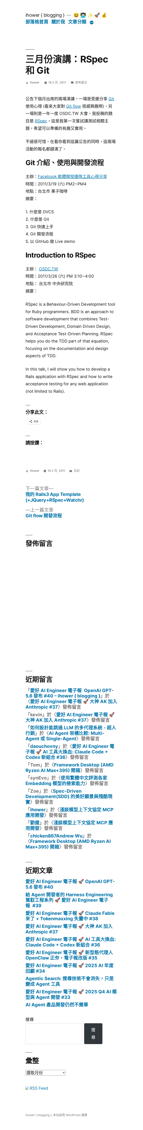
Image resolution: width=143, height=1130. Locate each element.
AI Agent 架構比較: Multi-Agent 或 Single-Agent (65, 736)
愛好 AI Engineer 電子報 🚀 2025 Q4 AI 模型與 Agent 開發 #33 (71, 994)
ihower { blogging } (45, 15)
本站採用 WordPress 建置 (70, 1115)
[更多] (91, 22)
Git (111, 98)
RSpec (41, 120)
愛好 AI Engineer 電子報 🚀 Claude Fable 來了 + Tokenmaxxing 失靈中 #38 (70, 916)
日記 (77, 470)
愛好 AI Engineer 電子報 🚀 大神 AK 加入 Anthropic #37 (71, 704)
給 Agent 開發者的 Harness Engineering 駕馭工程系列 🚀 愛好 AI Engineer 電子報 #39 (69, 900)
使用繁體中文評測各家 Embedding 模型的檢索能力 (66, 780)
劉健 (34, 822)
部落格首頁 (37, 22)
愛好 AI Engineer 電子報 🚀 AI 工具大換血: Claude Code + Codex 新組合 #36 (70, 751)
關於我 (58, 22)
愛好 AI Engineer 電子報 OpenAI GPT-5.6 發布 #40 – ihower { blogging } (70, 693)
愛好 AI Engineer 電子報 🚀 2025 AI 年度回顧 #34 (70, 968)
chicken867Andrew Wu (56, 836)
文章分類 (77, 22)
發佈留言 (81, 82)
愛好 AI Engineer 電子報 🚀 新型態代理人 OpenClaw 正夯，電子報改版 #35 (69, 955)
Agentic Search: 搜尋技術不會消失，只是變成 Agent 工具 (70, 981)
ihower (34, 82)
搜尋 (30, 1019)
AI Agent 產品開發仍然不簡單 (57, 1004)
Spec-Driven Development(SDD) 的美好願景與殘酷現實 (69, 796)
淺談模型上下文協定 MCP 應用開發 (69, 812)
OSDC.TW (48, 268)
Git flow (73, 106)
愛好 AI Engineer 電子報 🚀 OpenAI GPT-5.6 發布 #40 (70, 884)
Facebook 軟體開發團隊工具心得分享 (72, 176)
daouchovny (44, 746)
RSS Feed (38, 1088)
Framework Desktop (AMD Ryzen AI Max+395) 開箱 (70, 767)
